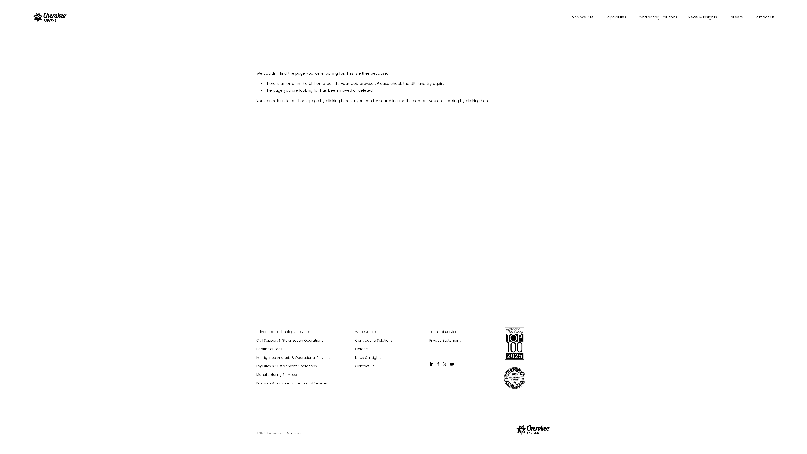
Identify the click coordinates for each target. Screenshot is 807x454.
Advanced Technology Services (283, 331)
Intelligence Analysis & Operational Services (293, 357)
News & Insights (702, 17)
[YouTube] (452, 364)
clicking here (338, 100)
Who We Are (582, 17)
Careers (735, 17)
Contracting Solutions (657, 17)
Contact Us (764, 17)
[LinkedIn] (431, 364)
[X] (445, 364)
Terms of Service (443, 331)
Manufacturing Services (276, 374)
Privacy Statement (445, 340)
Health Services (269, 349)
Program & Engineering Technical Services (292, 383)
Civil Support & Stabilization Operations (289, 340)
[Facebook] (438, 364)
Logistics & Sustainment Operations (286, 366)
